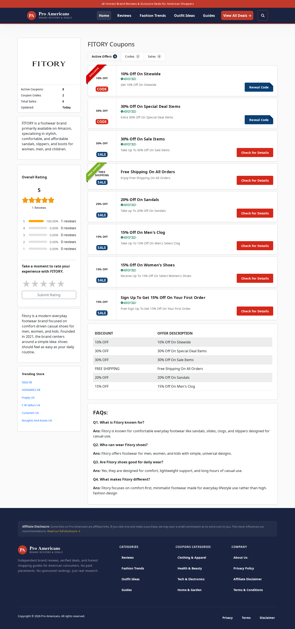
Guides (127, 590)
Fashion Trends (133, 568)
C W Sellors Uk (31, 405)
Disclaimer (267, 618)
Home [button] (104, 15)
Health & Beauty (190, 568)
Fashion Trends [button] (153, 15)
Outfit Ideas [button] (184, 15)
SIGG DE (27, 382)
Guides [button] (209, 15)
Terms (246, 618)
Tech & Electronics (191, 579)
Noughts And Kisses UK (37, 420)
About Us (240, 557)
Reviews (128, 557)
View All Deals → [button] (237, 15)
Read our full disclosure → (63, 531)
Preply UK (28, 397)
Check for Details (255, 152)
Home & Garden (189, 590)
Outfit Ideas (131, 579)
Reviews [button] (124, 15)
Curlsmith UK (30, 413)
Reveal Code (259, 87)
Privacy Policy (243, 568)
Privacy (227, 618)
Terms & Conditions (248, 590)
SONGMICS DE (31, 390)
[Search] (263, 15)
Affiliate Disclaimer (247, 579)
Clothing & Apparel (192, 557)
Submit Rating (48, 294)
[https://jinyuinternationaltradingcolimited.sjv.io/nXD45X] (49, 61)
